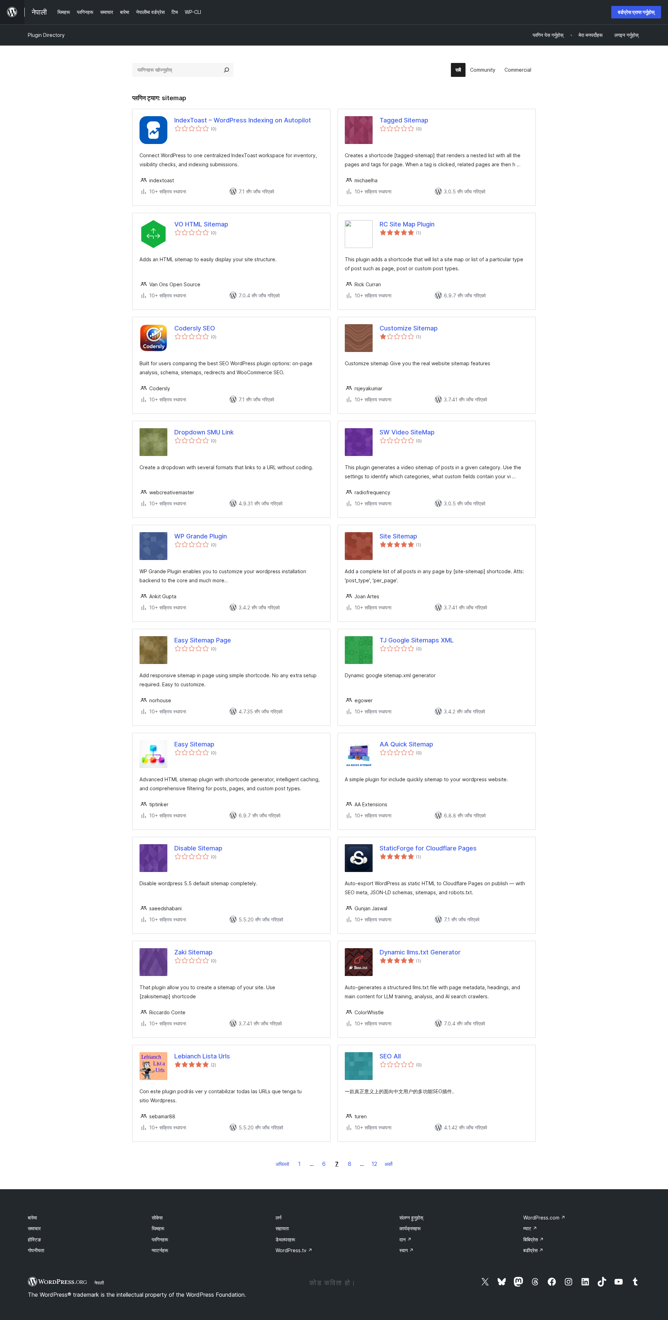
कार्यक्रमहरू (410, 1228)
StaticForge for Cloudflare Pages (428, 848)
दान (405, 1239)
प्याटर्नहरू (160, 1250)
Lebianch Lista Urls (202, 1056)
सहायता (282, 1228)
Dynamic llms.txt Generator (420, 952)
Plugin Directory (46, 35)
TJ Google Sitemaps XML (417, 640)
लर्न (278, 1218)
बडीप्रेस (533, 1250)
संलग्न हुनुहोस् (411, 1218)
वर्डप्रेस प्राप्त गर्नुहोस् (636, 12)
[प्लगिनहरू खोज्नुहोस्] (226, 70)
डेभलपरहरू (285, 1239)
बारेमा (32, 1218)
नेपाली (99, 1283)
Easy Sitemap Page (202, 640)
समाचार (34, 1228)
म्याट (530, 1228)
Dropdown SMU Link (204, 432)
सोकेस (157, 1218)
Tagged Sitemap (404, 120)
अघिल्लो (282, 1164)
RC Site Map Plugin (407, 224)
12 (374, 1163)
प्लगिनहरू (160, 1239)
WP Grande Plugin (200, 536)
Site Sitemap (398, 536)
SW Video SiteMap (407, 432)
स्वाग (406, 1250)
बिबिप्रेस (533, 1239)
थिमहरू (158, 1228)
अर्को (388, 1164)
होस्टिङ (34, 1239)
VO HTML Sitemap (201, 224)
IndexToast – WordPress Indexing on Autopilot (242, 120)
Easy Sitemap (194, 744)
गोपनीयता (36, 1250)
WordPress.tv (294, 1250)
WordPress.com (544, 1218)
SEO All (390, 1056)
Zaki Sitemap (193, 952)
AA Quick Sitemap (406, 744)
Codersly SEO (194, 328)
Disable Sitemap (198, 848)
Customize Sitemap (409, 328)
